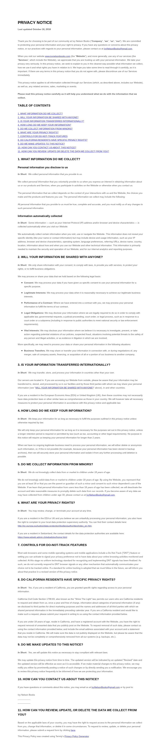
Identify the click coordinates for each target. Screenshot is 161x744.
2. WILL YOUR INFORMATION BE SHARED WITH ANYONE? (48, 117)
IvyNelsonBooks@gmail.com (118, 48)
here (73, 730)
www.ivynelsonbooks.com (57, 56)
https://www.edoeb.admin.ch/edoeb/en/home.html (42, 537)
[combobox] (156, 742)
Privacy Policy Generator (76, 736)
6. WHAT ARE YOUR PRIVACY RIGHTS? (38, 132)
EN (156, 742)
